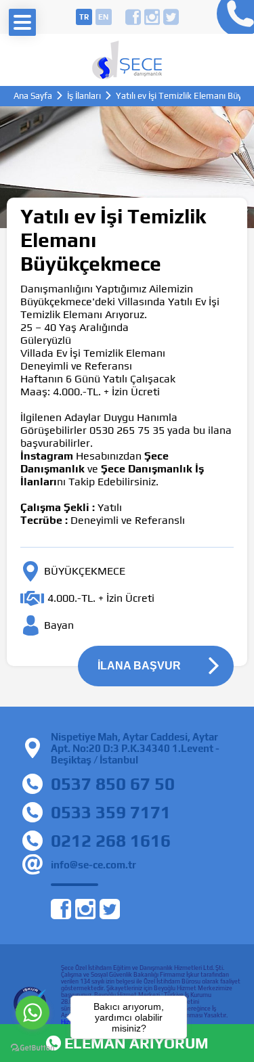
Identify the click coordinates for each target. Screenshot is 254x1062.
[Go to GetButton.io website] (32, 1048)
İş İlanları (84, 96)
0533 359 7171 (111, 812)
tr (84, 17)
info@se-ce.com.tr (93, 864)
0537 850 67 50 (113, 784)
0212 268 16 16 (232, 17)
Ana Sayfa (33, 96)
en (103, 17)
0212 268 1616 (111, 841)
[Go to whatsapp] (32, 1013)
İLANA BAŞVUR (139, 665)
